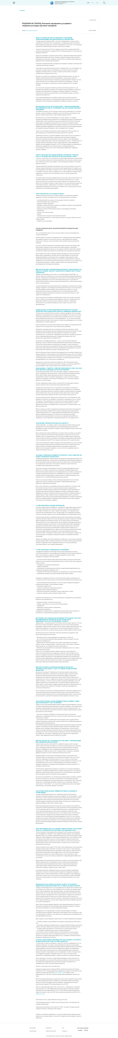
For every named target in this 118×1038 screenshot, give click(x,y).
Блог (63, 1027)
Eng (97, 2)
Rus (93, 2)
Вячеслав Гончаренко (31, 30)
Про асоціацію (33, 1027)
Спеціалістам (48, 1027)
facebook (80, 1030)
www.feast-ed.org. (40, 994)
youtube (86, 1030)
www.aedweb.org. (59, 972)
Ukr (88, 2)
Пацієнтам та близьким (51, 1031)
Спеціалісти (64, 1031)
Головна (22, 10)
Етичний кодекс (33, 1031)
